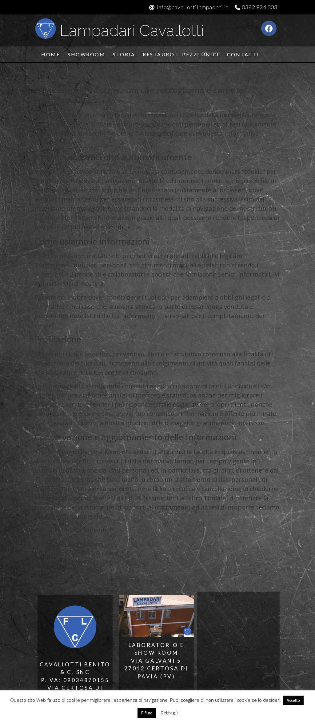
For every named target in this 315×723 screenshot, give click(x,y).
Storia (124, 54)
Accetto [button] (293, 700)
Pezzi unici (200, 54)
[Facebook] (269, 28)
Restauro (158, 54)
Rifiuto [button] (147, 713)
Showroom (86, 54)
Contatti (243, 54)
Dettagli (169, 712)
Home (50, 54)
